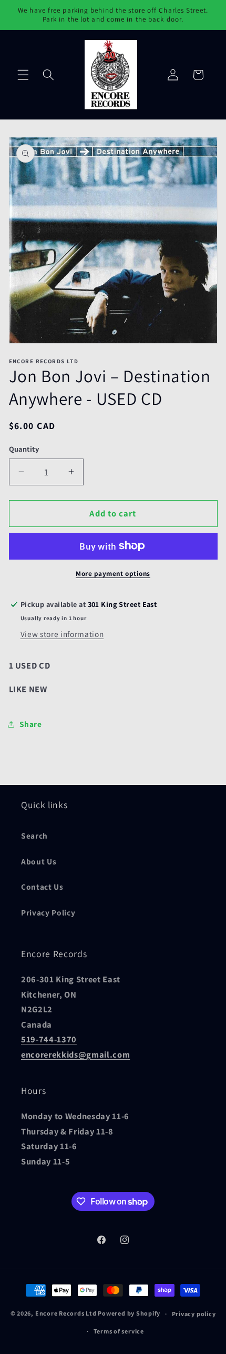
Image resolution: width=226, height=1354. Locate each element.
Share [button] (30, 724)
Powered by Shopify (129, 1314)
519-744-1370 (49, 1039)
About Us (38, 861)
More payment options (113, 573)
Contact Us (42, 886)
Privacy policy (194, 1314)
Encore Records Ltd (66, 1314)
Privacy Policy (48, 912)
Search (34, 835)
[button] (23, 74)
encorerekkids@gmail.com (75, 1054)
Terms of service (119, 1331)
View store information (62, 634)
